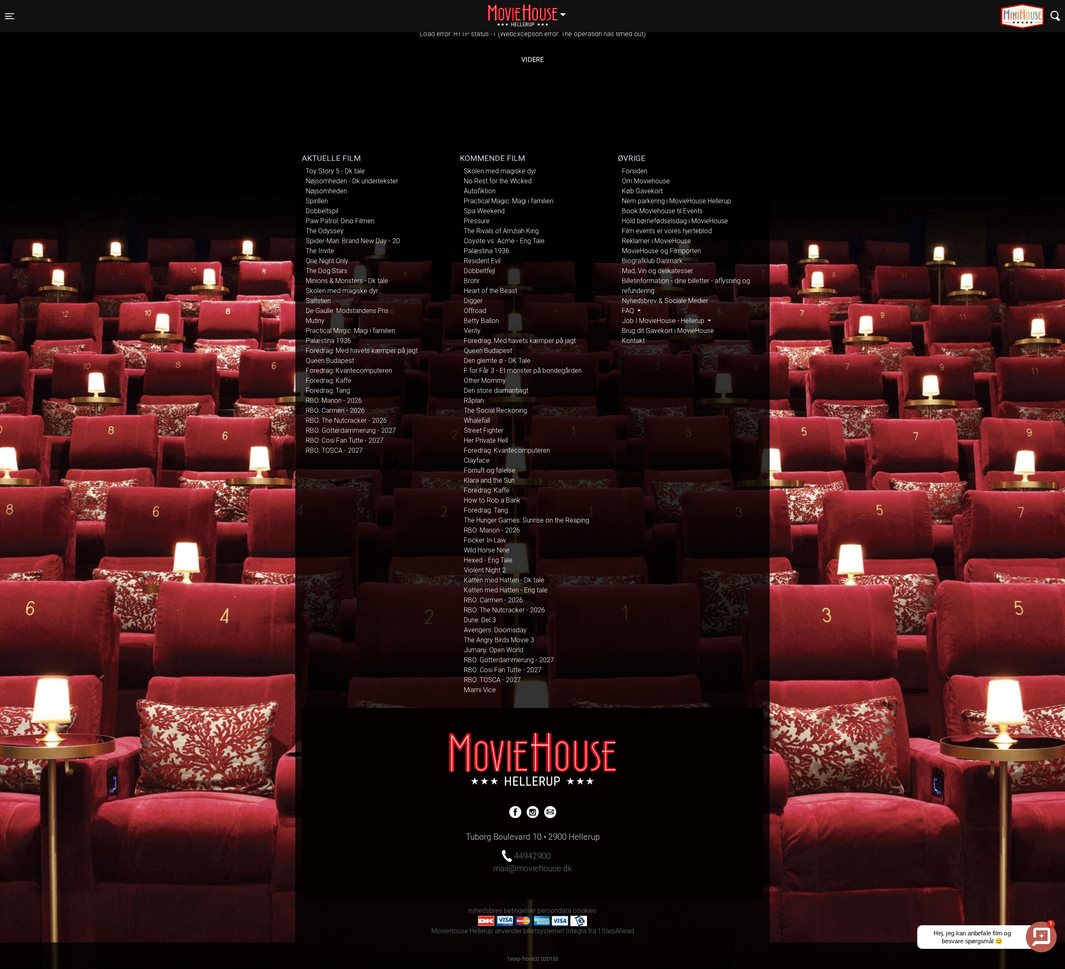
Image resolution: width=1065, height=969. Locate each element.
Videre (532, 60)
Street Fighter (483, 430)
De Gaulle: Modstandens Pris (347, 311)
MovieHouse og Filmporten (661, 251)
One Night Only (327, 261)
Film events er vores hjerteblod (667, 231)
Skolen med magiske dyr (342, 291)
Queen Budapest (330, 361)
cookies (585, 911)
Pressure (477, 221)
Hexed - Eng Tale (488, 560)
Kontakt (633, 341)
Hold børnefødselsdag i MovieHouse (675, 221)
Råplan (474, 400)
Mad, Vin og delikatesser (657, 271)
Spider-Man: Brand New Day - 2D (353, 241)
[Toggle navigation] (1055, 16)
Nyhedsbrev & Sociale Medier (665, 301)
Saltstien (318, 301)
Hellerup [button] (531, 11)
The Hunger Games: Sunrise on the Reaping (526, 520)
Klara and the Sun (489, 480)
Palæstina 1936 (328, 341)
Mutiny (315, 321)
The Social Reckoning (495, 410)
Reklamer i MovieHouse (656, 241)
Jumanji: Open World (493, 650)
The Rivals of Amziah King (501, 231)
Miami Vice (480, 690)
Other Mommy (485, 381)
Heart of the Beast (490, 291)
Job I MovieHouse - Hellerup (664, 321)
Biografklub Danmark (652, 261)
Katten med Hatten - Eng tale (505, 590)
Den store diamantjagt (496, 391)
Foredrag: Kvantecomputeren (349, 371)
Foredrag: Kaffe (329, 381)
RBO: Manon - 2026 (334, 400)
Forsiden (634, 171)
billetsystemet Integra (555, 931)
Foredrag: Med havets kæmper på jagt (362, 351)
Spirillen (317, 201)
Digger (473, 301)
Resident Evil (482, 261)
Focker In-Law (485, 540)
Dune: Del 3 (480, 620)
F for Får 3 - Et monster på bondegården (523, 371)
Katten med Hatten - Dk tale (504, 580)
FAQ (629, 311)
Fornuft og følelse (489, 470)
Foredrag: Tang (328, 391)
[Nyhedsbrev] (550, 811)
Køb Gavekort (642, 191)
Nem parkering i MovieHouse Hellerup (676, 201)
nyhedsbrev (485, 911)
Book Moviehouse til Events (662, 211)
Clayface (477, 460)
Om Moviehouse (646, 181)
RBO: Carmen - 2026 (335, 410)
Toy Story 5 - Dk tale (335, 171)
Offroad (475, 311)
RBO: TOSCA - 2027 (334, 450)
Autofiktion (479, 191)
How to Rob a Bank (492, 500)
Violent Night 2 (485, 570)
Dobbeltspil (322, 211)
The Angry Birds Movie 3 (499, 640)
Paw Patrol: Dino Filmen (340, 221)
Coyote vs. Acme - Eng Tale (504, 241)
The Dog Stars (326, 271)
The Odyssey (325, 231)
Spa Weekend (484, 211)
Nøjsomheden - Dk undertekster (352, 181)
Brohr (472, 281)
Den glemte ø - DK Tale (497, 361)
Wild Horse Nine (487, 550)
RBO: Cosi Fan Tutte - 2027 (345, 440)
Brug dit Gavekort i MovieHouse (668, 331)
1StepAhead (616, 931)
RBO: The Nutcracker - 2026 (346, 420)
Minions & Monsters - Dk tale (347, 281)
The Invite (320, 251)
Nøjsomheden (326, 191)
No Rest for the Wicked (498, 181)
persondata (554, 911)
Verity (472, 331)
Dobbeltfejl (479, 271)
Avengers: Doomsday (495, 630)
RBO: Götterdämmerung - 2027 (351, 430)
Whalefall (477, 420)
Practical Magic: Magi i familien (350, 331)
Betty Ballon (481, 321)
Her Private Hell (486, 440)
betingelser (520, 911)
